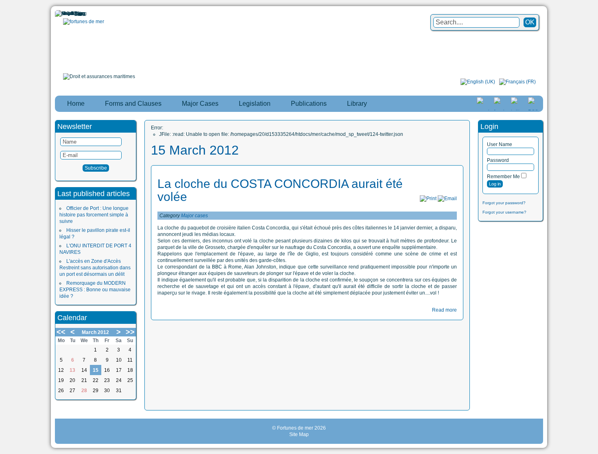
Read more (444, 310)
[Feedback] (592, 224)
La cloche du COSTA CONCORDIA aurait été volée (280, 190)
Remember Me (503, 176)
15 (95, 370)
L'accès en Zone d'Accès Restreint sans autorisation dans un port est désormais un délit (95, 267)
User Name (499, 144)
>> (130, 332)
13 (72, 370)
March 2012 (95, 332)
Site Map (299, 434)
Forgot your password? (504, 203)
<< (61, 332)
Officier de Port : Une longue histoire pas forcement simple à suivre (94, 214)
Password (498, 160)
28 (84, 390)
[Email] (447, 198)
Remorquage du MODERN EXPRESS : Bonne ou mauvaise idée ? (95, 289)
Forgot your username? (504, 212)
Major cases (194, 215)
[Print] (428, 198)
